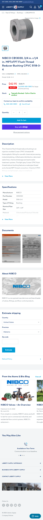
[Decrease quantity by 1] (14, 112)
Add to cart (21, 120)
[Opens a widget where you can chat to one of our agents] (35, 516)
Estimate (8, 350)
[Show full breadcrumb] (4, 13)
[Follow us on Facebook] (3, 505)
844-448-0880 (17, 2)
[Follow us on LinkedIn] (19, 505)
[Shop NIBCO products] (21, 286)
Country (5, 318)
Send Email (26, 104)
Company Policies (7, 515)
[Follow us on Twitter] (7, 505)
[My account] (35, 7)
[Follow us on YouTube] (15, 505)
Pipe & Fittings (10, 13)
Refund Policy (7, 359)
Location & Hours (28, 2)
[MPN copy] (28, 74)
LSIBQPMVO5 (30, 13)
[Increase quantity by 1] (25, 112)
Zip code (5, 337)
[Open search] (31, 7)
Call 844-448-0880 (25, 87)
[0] (39, 7)
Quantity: (5, 113)
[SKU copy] (15, 74)
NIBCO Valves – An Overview (16, 404)
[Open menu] (3, 7)
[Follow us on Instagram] (11, 505)
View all (38, 377)
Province (5, 327)
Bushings (20, 13)
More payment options (21, 132)
